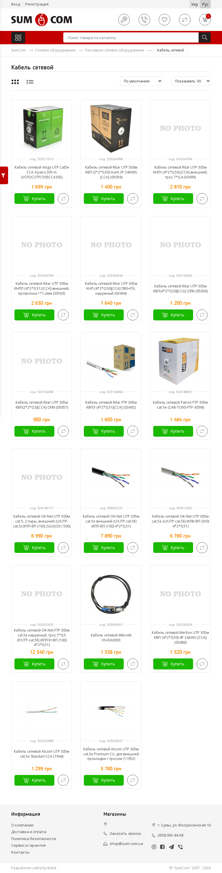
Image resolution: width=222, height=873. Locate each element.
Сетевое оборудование (55, 50)
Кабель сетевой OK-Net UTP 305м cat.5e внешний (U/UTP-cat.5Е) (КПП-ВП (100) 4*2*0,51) (111, 521)
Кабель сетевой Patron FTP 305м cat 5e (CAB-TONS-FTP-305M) (180, 405)
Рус (205, 4)
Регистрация (37, 4)
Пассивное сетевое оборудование (114, 50)
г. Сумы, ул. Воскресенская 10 (184, 825)
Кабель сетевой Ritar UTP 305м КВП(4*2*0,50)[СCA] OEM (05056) (180, 289)
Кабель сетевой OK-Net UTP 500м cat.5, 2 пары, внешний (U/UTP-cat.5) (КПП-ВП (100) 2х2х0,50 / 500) (41, 521)
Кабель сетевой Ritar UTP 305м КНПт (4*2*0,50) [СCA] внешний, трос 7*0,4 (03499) (180, 172)
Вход (15, 4)
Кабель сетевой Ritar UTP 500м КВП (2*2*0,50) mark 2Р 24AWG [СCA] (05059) (111, 172)
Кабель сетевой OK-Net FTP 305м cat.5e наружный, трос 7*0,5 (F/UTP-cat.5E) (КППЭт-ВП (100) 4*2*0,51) (42, 637)
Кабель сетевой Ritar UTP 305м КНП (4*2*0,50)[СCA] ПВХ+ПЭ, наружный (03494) (111, 288)
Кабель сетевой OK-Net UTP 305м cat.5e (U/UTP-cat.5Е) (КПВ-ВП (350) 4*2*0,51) (180, 521)
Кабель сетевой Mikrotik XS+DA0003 (111, 638)
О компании (22, 825)
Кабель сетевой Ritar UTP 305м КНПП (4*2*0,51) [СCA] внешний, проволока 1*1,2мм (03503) (41, 288)
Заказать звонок (125, 833)
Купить (39, 198)
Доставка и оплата (28, 831)
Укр (194, 4)
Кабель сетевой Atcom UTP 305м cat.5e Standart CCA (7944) (41, 754)
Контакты (20, 852)
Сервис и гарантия (28, 845)
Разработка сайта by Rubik (33, 867)
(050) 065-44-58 (170, 835)
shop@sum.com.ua (126, 843)
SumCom (18, 50)
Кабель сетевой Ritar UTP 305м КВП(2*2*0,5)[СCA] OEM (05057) (42, 405)
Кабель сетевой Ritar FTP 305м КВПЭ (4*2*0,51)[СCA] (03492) (111, 405)
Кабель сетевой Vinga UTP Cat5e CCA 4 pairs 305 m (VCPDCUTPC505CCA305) (41, 172)
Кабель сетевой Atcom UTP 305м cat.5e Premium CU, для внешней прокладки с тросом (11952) (111, 754)
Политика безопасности (33, 838)
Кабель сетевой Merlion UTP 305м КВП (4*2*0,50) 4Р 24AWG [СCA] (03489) (180, 637)
